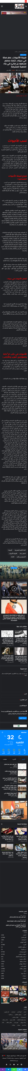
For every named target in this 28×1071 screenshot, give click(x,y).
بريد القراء (23, 949)
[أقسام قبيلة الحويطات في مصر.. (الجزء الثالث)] (22, 795)
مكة (12, 557)
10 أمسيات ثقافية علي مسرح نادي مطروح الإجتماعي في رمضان (10, 779)
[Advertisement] (14, 31)
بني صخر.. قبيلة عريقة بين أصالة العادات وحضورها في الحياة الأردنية (7, 838)
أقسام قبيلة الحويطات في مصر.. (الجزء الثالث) (10, 794)
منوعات (24, 975)
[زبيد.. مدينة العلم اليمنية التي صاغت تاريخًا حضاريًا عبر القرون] (7, 847)
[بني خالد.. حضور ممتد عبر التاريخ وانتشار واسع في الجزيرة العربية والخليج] (5, 994)
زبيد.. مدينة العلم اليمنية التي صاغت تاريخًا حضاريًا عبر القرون (7, 854)
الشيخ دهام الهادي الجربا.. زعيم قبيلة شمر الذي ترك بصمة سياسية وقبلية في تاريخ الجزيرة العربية (21, 658)
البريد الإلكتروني (23, 699)
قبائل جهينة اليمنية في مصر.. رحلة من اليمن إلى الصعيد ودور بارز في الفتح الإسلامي (21, 641)
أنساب (24, 935)
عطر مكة (22, 553)
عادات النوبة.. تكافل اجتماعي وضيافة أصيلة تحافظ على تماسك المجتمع (21, 854)
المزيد (24, 944)
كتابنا (25, 971)
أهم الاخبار (23, 937)
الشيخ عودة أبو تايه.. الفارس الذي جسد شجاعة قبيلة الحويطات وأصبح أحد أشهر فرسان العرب (7, 658)
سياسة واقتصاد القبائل (21, 956)
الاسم (25, 693)
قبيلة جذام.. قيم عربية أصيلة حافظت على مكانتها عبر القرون (21, 838)
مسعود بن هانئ (21, 557)
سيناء (9, 550)
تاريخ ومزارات (22, 951)
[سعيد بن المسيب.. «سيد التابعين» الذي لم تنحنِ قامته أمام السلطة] (5, 1000)
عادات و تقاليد (23, 961)
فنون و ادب (23, 966)
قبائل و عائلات (18, 51)
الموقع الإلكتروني (23, 705)
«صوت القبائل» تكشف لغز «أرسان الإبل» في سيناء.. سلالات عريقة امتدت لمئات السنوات (9, 787)
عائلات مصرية (23, 959)
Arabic (16, 725)
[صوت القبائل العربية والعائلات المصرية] (19, 6)
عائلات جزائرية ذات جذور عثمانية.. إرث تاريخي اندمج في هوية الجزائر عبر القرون (14, 571)
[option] (14, 570)
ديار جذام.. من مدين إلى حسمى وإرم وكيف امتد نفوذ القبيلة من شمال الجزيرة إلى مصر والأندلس (7, 641)
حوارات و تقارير (22, 954)
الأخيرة (14, 759)
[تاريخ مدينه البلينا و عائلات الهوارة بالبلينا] (22, 773)
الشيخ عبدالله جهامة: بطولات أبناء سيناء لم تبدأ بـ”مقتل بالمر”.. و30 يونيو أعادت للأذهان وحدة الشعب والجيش (14, 1047)
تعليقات (5, 759)
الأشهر (23, 759)
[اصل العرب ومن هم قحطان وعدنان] (22, 766)
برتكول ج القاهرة (22, 947)
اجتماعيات (23, 939)
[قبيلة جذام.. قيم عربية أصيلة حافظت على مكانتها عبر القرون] (21, 831)
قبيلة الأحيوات (12, 553)
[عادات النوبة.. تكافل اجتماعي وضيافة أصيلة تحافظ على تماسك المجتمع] (21, 847)
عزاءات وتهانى (22, 963)
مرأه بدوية (23, 973)
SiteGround (13, 1060)
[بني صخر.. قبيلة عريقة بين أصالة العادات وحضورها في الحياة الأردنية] (7, 831)
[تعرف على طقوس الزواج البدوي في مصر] (14, 999)
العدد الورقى (23, 942)
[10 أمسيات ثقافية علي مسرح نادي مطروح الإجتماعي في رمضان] (22, 780)
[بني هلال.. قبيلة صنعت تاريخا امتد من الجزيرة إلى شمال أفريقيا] (23, 988)
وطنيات (24, 978)
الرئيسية (23, 51)
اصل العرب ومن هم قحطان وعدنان (10, 765)
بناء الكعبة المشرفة (20, 550)
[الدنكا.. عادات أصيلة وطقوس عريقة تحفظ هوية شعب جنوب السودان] (5, 988)
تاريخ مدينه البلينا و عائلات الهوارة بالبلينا (11, 772)
